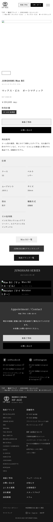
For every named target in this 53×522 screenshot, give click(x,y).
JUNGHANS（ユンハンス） (29, 12)
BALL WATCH (8, 435)
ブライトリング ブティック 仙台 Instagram (39, 378)
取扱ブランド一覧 (26, 257)
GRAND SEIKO (8, 421)
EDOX (5, 450)
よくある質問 (9, 487)
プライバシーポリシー (10, 508)
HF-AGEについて (34, 432)
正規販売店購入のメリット (35, 436)
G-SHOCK (6, 453)
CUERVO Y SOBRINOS (11, 446)
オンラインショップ (33, 425)
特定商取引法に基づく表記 (35, 508)
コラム (29, 497)
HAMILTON (7, 457)
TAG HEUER (7, 432)
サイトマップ (7, 513)
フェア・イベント (34, 478)
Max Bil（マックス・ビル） (14, 14)
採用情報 (7, 497)
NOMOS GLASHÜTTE (10, 464)
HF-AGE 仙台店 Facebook (12, 365)
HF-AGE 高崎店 (9, 112)
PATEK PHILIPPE (9, 414)
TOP (3, 12)
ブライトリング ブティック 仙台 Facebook (13, 374)
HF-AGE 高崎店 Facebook (12, 369)
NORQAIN (6, 467)
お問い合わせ (26, 130)
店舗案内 (30, 409)
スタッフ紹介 (31, 453)
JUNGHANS (7, 460)
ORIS (5, 471)
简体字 (42, 513)
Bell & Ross (7, 443)
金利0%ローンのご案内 (34, 449)
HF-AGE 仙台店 (31, 414)
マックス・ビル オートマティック (39, 14)
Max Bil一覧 (26, 239)
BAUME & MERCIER (10, 439)
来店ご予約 (26, 122)
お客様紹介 (31, 487)
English (35, 513)
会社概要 (7, 492)
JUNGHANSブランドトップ (26, 248)
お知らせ (30, 482)
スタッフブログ (33, 492)
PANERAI (6, 428)
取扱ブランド (12, 12)
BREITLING (7, 418)
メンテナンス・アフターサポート (37, 440)
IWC (4, 425)
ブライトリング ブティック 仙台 (37, 421)
